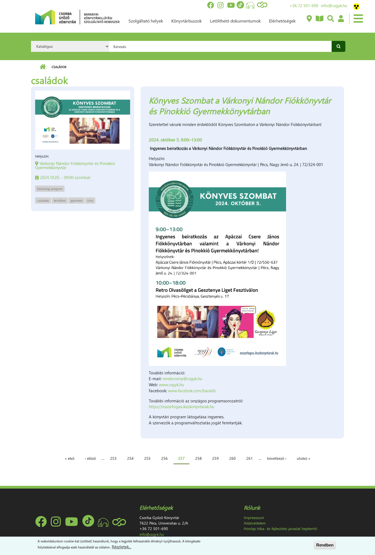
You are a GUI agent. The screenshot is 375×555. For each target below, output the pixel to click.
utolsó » (303, 458)
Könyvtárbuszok (186, 21)
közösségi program (49, 188)
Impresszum (254, 517)
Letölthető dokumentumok (235, 21)
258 (198, 458)
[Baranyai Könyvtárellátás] (309, 19)
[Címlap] (77, 16)
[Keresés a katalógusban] (330, 19)
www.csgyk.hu (171, 384)
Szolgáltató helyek (145, 21)
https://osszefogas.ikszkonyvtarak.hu (181, 406)
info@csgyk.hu (334, 5)
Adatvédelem (255, 523)
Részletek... (121, 546)
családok (43, 200)
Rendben (325, 545)
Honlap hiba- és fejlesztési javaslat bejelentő (280, 528)
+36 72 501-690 (304, 5)
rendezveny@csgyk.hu (182, 378)
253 (113, 458)
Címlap (42, 67)
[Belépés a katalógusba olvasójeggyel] (341, 19)
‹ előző (90, 458)
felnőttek (60, 200)
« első (69, 458)
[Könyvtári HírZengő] (319, 19)
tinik (90, 200)
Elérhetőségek (282, 21)
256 (164, 458)
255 (147, 458)
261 (249, 458)
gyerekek (76, 200)
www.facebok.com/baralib (192, 390)
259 (215, 458)
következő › (276, 458)
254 (130, 458)
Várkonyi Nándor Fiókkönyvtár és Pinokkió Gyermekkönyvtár (75, 165)
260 (232, 458)
